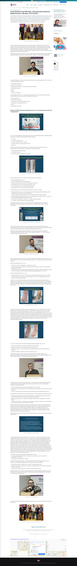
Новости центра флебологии (17, 7)
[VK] (13, 2)
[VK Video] (11, 2)
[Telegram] (14, 2)
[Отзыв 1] (59, 74)
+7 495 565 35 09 (39, 536)
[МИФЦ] (13, 5)
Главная (11, 7)
